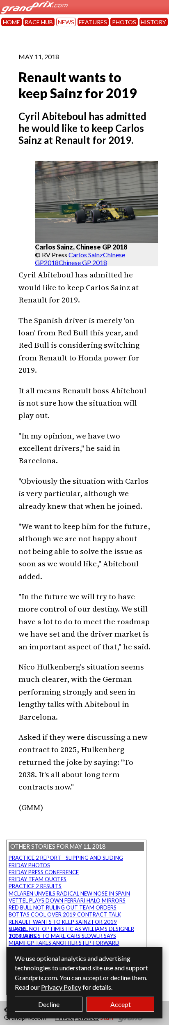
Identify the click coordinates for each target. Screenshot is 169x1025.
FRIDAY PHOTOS (29, 865)
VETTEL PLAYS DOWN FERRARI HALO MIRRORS (67, 900)
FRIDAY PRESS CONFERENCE (44, 872)
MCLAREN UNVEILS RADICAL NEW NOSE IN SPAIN (69, 893)
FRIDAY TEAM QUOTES (37, 879)
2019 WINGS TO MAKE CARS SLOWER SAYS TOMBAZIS (62, 936)
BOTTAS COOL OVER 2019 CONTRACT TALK (65, 914)
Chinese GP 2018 (83, 262)
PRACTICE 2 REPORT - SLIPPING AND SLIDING (66, 857)
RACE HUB (39, 21)
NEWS (66, 21)
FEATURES (93, 21)
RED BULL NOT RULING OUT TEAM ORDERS (62, 907)
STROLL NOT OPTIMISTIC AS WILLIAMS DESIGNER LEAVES (71, 929)
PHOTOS (124, 21)
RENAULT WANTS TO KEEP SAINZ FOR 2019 (63, 922)
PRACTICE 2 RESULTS (35, 886)
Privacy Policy (61, 987)
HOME (11, 21)
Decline (48, 1004)
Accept (120, 1004)
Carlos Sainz (86, 255)
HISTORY (153, 21)
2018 (51, 262)
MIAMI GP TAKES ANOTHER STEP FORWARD (64, 943)
